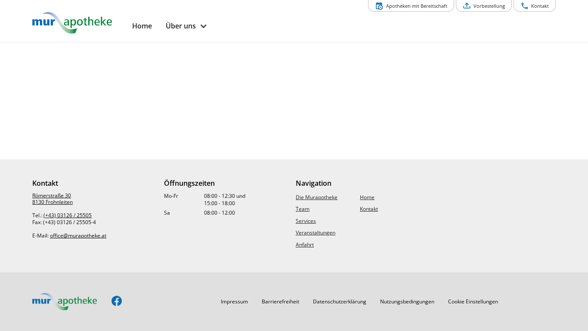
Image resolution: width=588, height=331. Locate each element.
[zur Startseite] (78, 23)
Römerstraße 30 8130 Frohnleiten (52, 199)
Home (367, 197)
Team (302, 208)
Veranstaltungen (315, 232)
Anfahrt (305, 244)
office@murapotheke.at (78, 235)
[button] (234, 302)
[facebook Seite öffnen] (117, 301)
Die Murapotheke (316, 197)
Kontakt (369, 208)
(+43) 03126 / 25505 (67, 215)
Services (306, 221)
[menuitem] (142, 26)
